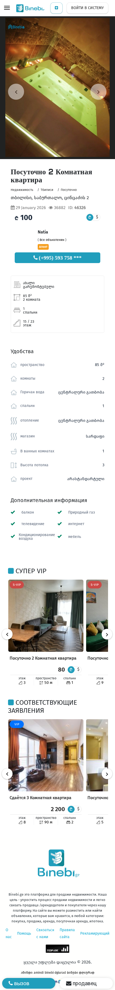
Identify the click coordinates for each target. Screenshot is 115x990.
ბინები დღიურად (80, 972)
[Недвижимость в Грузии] (30, 8)
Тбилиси (47, 190)
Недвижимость (22, 190)
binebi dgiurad (55, 972)
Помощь (24, 933)
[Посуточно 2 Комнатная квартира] (45, 616)
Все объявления (52, 240)
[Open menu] (7, 8)
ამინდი (27, 972)
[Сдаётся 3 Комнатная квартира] (45, 755)
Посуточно (69, 190)
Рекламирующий (94, 933)
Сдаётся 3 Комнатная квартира (40, 797)
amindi (39, 972)
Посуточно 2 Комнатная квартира (43, 658)
